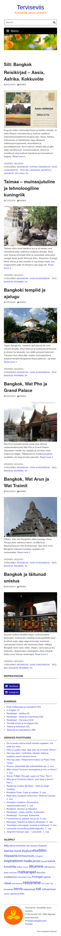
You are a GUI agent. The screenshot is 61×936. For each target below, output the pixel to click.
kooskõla (10, 866)
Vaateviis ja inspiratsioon (19, 730)
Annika (22, 85)
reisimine (19, 282)
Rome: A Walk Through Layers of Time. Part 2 (29, 776)
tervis (18, 889)
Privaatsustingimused (35, 920)
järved (36, 861)
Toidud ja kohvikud (16, 726)
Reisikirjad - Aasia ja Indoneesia (33, 278)
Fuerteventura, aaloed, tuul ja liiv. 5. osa (26, 818)
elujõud (27, 850)
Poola (29, 877)
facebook (13, 686)
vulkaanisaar (49, 889)
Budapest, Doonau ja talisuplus (22, 809)
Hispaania (11, 855)
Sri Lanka (20, 173)
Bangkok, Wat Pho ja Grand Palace (25, 386)
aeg (6, 845)
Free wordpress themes (47, 931)
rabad (7, 883)
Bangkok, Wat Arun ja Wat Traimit (26, 482)
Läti (46, 866)
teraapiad (8, 889)
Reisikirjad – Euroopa (17, 720)
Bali (28, 170)
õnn (22, 893)
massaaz (13, 873)
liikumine (36, 866)
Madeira (51, 867)
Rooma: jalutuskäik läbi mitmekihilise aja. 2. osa (30, 766)
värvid (6, 894)
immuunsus (26, 855)
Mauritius (46, 170)
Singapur (9, 173)
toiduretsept (29, 889)
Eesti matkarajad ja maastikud (21, 707)
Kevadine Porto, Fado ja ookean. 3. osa (26, 792)
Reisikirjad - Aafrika (27, 167)
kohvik (51, 861)
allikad (12, 846)
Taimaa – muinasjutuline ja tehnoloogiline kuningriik (29, 188)
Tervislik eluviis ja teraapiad (20, 723)
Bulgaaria (42, 846)
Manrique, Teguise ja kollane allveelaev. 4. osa (30, 822)
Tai (26, 173)
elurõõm (39, 850)
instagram (14, 692)
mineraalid (22, 877)
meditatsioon (10, 877)
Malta (6, 873)
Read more (19, 156)
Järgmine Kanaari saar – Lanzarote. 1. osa (28, 831)
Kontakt (29, 924)
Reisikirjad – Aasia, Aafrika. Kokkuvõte (24, 75)
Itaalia (28, 861)
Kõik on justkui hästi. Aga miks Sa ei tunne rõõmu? (31, 750)
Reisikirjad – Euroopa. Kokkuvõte (23, 815)
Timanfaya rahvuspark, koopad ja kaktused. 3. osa (31, 825)
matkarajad (27, 872)
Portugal (37, 876)
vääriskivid (14, 894)
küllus (19, 867)
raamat (46, 877)
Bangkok (35, 170)
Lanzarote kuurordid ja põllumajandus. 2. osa (29, 828)
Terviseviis (30, 7)
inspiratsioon (13, 861)
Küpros (25, 867)
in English (11, 710)
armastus (21, 845)
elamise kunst (12, 850)
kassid (44, 861)
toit (38, 889)
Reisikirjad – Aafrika (16, 713)
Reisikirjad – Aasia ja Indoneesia (22, 716)
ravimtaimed (17, 883)
